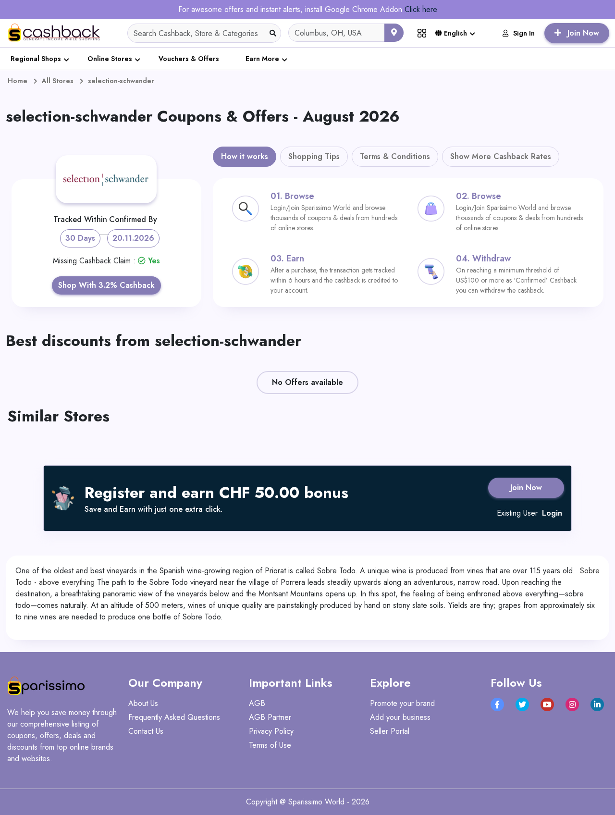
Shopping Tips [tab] (314, 156)
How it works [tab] (244, 156)
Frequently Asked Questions (174, 717)
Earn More (262, 58)
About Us (143, 703)
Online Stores (109, 58)
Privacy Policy (271, 731)
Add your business (400, 717)
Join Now (526, 487)
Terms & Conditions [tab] (395, 156)
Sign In (524, 33)
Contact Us (145, 731)
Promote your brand (402, 703)
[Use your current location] (394, 33)
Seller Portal (389, 731)
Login (552, 513)
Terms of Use (270, 745)
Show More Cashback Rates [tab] (500, 156)
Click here (421, 9)
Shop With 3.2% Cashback (106, 285)
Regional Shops (36, 58)
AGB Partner (270, 717)
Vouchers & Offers (189, 58)
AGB (257, 703)
